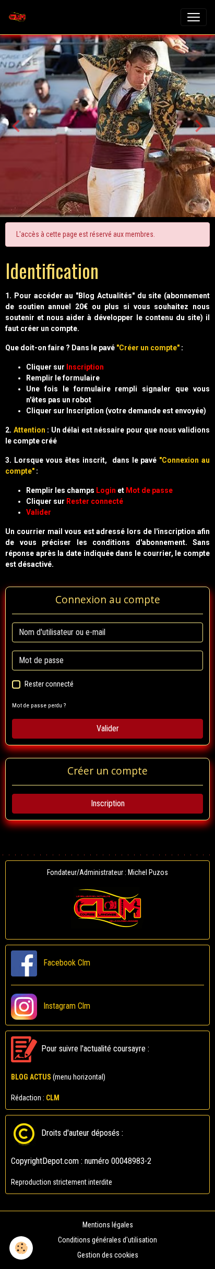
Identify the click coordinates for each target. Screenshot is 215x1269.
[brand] (19, 17)
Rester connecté (49, 684)
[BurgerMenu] (194, 17)
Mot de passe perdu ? (39, 705)
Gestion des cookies (107, 1255)
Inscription (108, 803)
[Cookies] (21, 1248)
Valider (108, 728)
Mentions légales (107, 1225)
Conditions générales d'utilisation (107, 1240)
